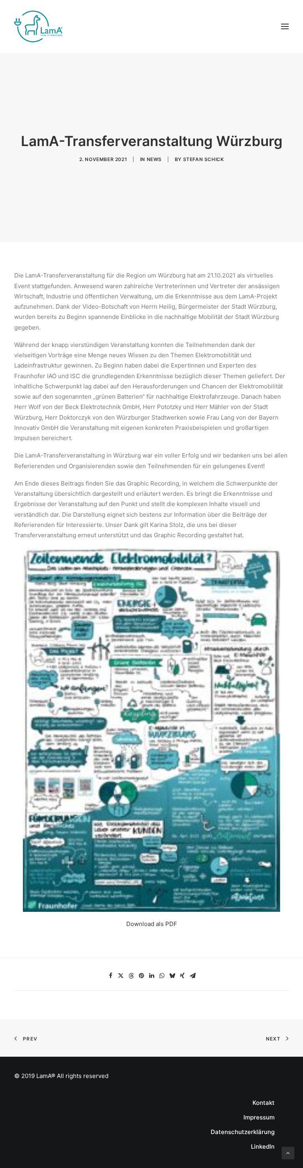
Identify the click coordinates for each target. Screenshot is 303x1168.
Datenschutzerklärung (243, 1132)
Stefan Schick (203, 159)
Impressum (259, 1117)
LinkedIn (263, 1146)
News (154, 159)
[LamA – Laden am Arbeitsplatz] (38, 26)
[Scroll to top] (288, 1152)
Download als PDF (151, 924)
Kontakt (263, 1102)
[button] (110, 976)
